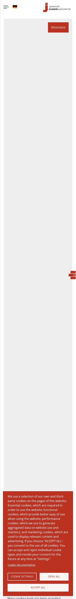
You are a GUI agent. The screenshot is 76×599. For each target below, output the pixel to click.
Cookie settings (22, 576)
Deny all (54, 576)
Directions (58, 27)
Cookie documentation (21, 565)
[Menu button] (6, 7)
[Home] (56, 7)
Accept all (38, 587)
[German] (15, 7)
